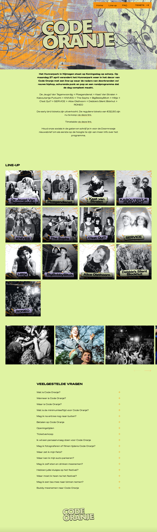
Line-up (113, 5)
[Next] (147, 370)
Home (99, 5)
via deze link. (85, 121)
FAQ (124, 5)
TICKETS (139, 5)
